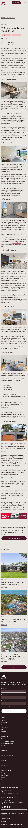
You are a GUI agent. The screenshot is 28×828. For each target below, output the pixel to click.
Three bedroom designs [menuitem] (7, 741)
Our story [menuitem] (3, 720)
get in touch (8, 497)
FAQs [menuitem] (2, 729)
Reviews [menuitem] (3, 731)
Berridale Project (16, 243)
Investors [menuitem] (3, 779)
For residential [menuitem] (5, 722)
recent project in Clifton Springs (18, 294)
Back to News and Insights (8, 17)
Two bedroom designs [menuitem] (7, 739)
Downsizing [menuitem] (4, 777)
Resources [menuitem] (4, 765)
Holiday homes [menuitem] (5, 775)
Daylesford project (16, 115)
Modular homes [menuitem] (6, 770)
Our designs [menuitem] (5, 736)
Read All (14, 667)
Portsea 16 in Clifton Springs (8, 134)
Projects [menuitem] (4, 750)
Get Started (16, 2)
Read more (4, 587)
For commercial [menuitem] (5, 724)
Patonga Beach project (7, 193)
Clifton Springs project (12, 183)
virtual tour (14, 505)
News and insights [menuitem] (7, 755)
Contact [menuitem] (3, 761)
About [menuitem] (3, 718)
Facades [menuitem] (3, 745)
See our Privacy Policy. (7, 707)
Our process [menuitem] (4, 727)
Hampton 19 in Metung (19, 127)
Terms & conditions (6, 818)
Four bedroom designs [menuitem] (7, 743)
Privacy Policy (4, 821)
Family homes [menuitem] (5, 773)
